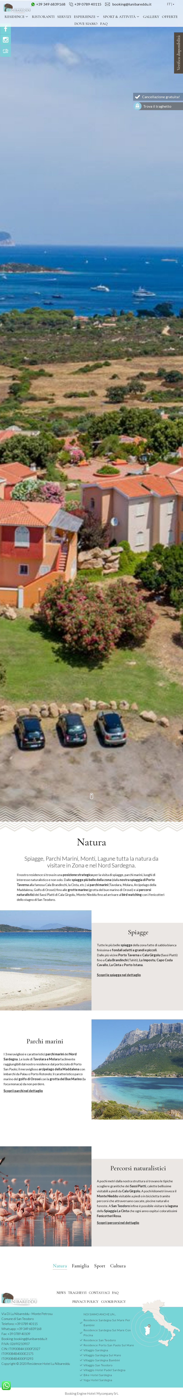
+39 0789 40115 (88, 4)
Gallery (151, 16)
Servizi (64, 16)
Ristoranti (43, 16)
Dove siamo (86, 23)
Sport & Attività (119, 16)
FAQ (104, 23)
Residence (14, 16)
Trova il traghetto (157, 106)
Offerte (170, 16)
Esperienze (84, 16)
